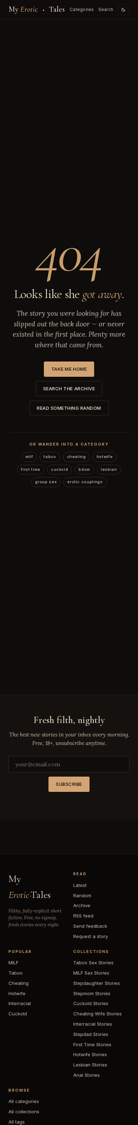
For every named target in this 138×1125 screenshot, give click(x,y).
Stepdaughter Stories (96, 983)
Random (82, 895)
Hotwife (105, 456)
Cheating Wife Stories (97, 1013)
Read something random (69, 408)
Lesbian (109, 469)
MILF (29, 456)
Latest (80, 885)
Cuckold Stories (90, 1003)
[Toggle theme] (123, 10)
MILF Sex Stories (91, 973)
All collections (23, 1111)
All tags (16, 1122)
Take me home (69, 369)
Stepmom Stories (91, 993)
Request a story (90, 936)
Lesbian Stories (90, 1065)
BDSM (84, 469)
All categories (23, 1101)
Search (105, 9)
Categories (82, 9)
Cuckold (59, 469)
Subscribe (69, 784)
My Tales (36, 9)
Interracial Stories (92, 1024)
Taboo (50, 456)
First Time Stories (92, 1044)
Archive (81, 905)
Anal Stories (86, 1075)
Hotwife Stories (90, 1054)
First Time (30, 469)
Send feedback (90, 926)
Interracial (19, 1003)
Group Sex (46, 481)
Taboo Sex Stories (93, 962)
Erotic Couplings (85, 481)
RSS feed (83, 916)
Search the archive (69, 388)
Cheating (76, 456)
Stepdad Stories (90, 1034)
